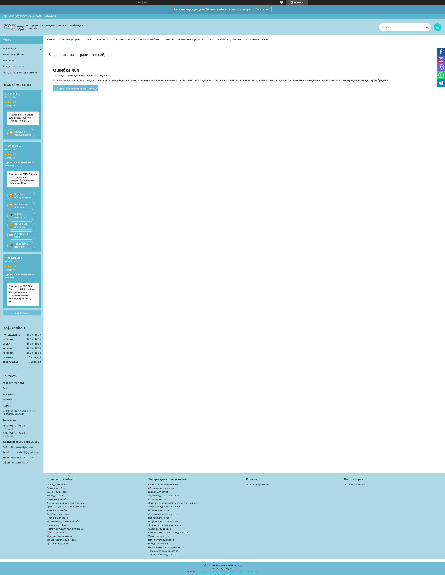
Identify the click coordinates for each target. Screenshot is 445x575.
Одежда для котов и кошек (163, 484)
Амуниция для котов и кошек (164, 495)
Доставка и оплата (124, 39)
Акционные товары (257, 39)
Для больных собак (57, 543)
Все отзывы (22, 312)
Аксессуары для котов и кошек (165, 506)
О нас (89, 39)
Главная (50, 39)
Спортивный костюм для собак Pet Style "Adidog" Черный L (21, 117)
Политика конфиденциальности (242, 571)
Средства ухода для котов (162, 514)
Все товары (10, 48)
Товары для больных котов (163, 551)
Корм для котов (157, 499)
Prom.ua (238, 565)
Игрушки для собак (57, 510)
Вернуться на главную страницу (77, 88)
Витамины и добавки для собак (64, 521)
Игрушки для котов (158, 510)
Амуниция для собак (58, 499)
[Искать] (427, 27)
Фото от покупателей (355, 484)
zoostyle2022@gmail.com (24, 452)
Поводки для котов (158, 517)
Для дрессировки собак (59, 536)
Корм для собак (55, 495)
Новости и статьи (14, 66)
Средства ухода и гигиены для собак (66, 506)
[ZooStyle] (13, 27)
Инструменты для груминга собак (65, 529)
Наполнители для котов (161, 540)
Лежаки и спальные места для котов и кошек (172, 503)
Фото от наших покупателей (224, 39)
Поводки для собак (57, 517)
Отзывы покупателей (257, 484)
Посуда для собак (56, 525)
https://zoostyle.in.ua (21, 447)
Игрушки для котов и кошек (163, 521)
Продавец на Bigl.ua (222, 568)
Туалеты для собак (57, 532)
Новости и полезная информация (184, 39)
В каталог (262, 9)
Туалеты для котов (158, 536)
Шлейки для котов (158, 492)
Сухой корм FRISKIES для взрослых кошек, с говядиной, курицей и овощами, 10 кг (23, 179)
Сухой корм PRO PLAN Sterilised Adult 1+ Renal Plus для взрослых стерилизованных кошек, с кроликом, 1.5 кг (22, 294)
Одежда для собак (57, 484)
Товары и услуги (69, 39)
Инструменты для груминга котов (166, 547)
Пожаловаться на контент (210, 571)
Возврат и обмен (150, 39)
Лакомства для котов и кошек (164, 525)
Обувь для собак (56, 488)
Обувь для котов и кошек (162, 488)
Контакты (102, 39)
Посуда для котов (158, 543)
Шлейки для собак (57, 492)
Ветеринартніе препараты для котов (168, 532)
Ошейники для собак (58, 514)
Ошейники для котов (159, 529)
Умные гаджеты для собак (61, 540)
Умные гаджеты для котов (162, 554)
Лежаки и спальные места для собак (66, 503)
